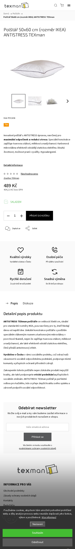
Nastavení (37, 524)
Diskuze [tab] (28, 303)
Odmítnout (37, 542)
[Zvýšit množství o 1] (21, 215)
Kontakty (8, 500)
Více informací (49, 517)
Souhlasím (37, 533)
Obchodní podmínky (13, 491)
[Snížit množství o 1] (8, 215)
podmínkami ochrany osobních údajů (37, 448)
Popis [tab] (14, 303)
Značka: (11, 178)
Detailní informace (13, 165)
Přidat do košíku (39, 216)
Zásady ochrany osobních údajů (19, 495)
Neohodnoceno (29, 174)
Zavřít (64, 237)
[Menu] (68, 5)
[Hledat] (55, 5)
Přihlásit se (38, 436)
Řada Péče (9, 505)
